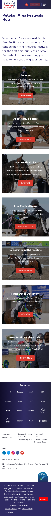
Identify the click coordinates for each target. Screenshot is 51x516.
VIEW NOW (25, 314)
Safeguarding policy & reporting (25, 435)
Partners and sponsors (38, 435)
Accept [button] (43, 499)
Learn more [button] (8, 512)
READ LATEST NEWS (25, 227)
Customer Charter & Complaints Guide (40, 441)
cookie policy (27, 508)
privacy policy (11, 508)
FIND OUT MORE (25, 139)
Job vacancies (7, 437)
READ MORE (25, 183)
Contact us (6, 434)
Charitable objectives (25, 440)
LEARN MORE (25, 95)
